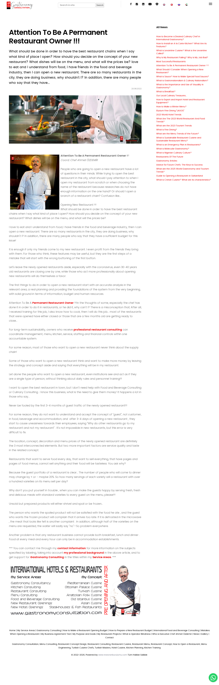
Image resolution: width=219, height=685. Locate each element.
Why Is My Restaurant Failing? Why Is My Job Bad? (182, 58)
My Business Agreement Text (56, 634)
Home (12, 630)
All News (162, 27)
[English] (164, 4)
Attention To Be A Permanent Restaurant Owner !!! (182, 66)
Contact (109, 638)
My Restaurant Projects (109, 634)
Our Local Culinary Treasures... (171, 96)
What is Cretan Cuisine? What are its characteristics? (183, 180)
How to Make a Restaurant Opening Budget (85, 630)
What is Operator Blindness (136, 634)
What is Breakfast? (165, 92)
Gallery (204, 634)
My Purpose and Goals (84, 634)
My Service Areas (26, 630)
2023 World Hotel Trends (168, 115)
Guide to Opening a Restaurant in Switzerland (179, 176)
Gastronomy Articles (166, 161)
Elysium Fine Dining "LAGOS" (170, 111)
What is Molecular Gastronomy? (172, 149)
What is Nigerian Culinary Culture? (174, 153)
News (196, 634)
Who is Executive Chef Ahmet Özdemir (172, 634)
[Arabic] (186, 4)
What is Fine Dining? (166, 130)
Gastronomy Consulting (49, 630)
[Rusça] (179, 4)
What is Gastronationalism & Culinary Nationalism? (182, 81)
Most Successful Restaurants (171, 62)
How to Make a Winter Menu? (171, 107)
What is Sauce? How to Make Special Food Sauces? (182, 77)
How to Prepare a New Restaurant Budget (130, 630)
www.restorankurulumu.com (112, 655)
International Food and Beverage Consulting (176, 630)
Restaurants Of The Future (169, 157)
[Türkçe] (171, 4)
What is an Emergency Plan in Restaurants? (178, 145)
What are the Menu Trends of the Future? (177, 134)
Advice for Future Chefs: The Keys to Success (179, 165)
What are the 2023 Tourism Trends (174, 126)
